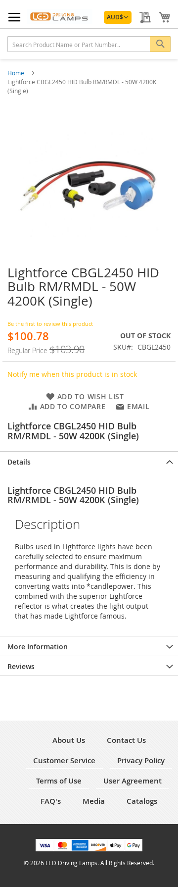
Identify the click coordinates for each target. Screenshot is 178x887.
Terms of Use (59, 781)
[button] (118, 17)
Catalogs (142, 801)
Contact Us (126, 740)
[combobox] (89, 44)
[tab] (89, 461)
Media (94, 801)
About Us (68, 740)
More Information (37, 646)
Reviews (21, 666)
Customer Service (64, 760)
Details (19, 462)
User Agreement (132, 781)
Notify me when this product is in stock (72, 374)
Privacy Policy (141, 760)
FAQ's (51, 801)
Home (16, 73)
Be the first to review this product (50, 323)
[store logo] (59, 16)
